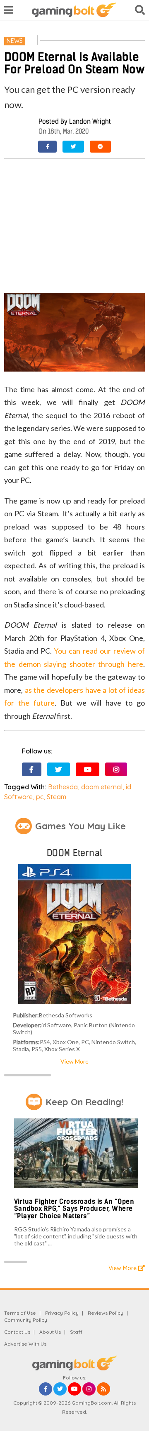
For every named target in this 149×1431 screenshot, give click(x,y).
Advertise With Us (25, 1344)
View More (74, 1061)
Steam (56, 797)
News (15, 41)
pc (39, 797)
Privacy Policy (62, 1313)
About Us (50, 1332)
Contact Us (17, 1332)
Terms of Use (20, 1313)
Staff (76, 1332)
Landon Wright (90, 121)
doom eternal (102, 787)
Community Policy (25, 1320)
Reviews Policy (105, 1313)
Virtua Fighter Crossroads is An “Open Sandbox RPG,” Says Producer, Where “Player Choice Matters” (74, 1209)
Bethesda (63, 787)
